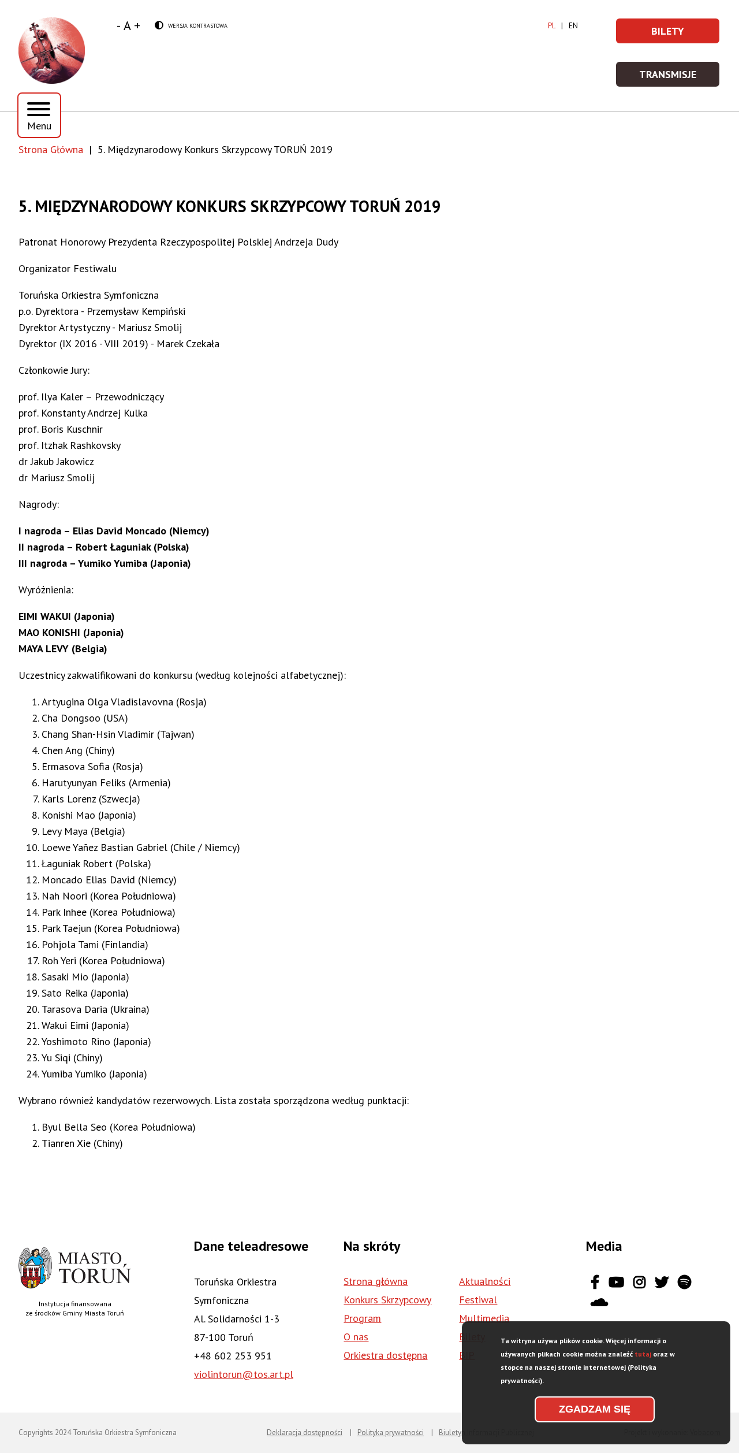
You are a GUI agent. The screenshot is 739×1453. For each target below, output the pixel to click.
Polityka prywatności (390, 1432)
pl (551, 26)
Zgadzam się (594, 1409)
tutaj (643, 1354)
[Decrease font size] (119, 25)
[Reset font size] (127, 25)
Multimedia (484, 1318)
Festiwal (478, 1299)
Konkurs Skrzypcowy (387, 1299)
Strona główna (376, 1281)
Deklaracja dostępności (304, 1432)
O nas (356, 1336)
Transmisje (680, 78)
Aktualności (484, 1281)
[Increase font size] (137, 25)
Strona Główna (50, 149)
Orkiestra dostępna (385, 1355)
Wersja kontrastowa (191, 26)
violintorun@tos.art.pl (243, 1374)
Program (362, 1318)
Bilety (686, 34)
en (573, 26)
